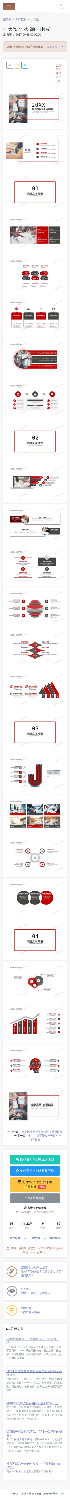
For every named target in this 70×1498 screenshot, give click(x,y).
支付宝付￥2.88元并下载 (36, 1171)
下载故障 (35, 1238)
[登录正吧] (62, 6)
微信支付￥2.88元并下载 (36, 1159)
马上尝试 (51, 46)
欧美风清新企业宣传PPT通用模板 (42, 1131)
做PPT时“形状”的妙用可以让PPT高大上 (32, 1403)
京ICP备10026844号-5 (45, 1493)
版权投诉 (55, 1238)
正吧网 (7, 19)
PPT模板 (21, 19)
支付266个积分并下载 (36, 1184)
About (14, 1493)
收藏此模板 (37, 1198)
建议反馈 (15, 1238)
